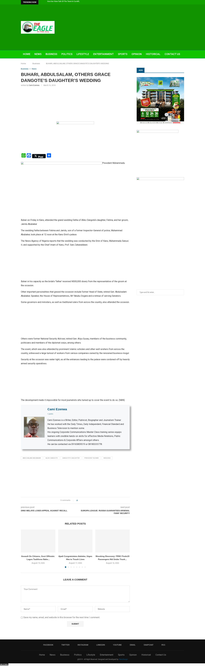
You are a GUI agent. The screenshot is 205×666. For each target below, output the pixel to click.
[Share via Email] (90, 500)
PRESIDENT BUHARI (91, 458)
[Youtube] (173, 2)
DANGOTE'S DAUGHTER (71, 458)
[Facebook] (161, 2)
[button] (41, 2)
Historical (153, 54)
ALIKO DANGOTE (52, 458)
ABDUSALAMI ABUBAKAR (32, 458)
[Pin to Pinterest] (87, 500)
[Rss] (183, 2)
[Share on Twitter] (84, 500)
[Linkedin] (170, 2)
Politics (66, 54)
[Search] (182, 62)
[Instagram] (167, 2)
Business (51, 54)
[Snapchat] (180, 2)
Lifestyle (83, 54)
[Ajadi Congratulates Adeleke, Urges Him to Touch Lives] (75, 541)
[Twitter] (164, 2)
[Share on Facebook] (82, 500)
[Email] (177, 2)
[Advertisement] (130, 27)
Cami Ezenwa (34, 85)
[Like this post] (79, 500)
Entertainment (103, 54)
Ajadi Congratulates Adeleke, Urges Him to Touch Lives (69, 2)
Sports (122, 54)
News (37, 54)
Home (26, 54)
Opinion (137, 54)
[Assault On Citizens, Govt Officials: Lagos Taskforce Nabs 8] (38, 541)
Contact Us (172, 54)
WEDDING (107, 458)
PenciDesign (123, 659)
